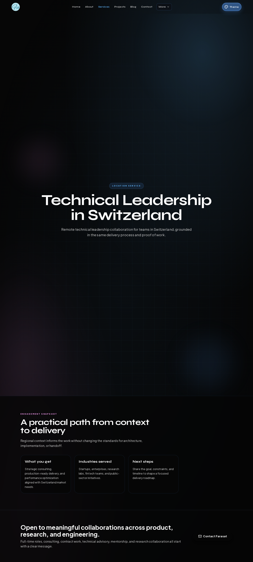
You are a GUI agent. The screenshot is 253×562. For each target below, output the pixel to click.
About (89, 6)
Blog (133, 6)
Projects (119, 6)
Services (103, 6)
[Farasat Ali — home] (16, 7)
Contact (146, 6)
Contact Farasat (215, 536)
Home (76, 6)
